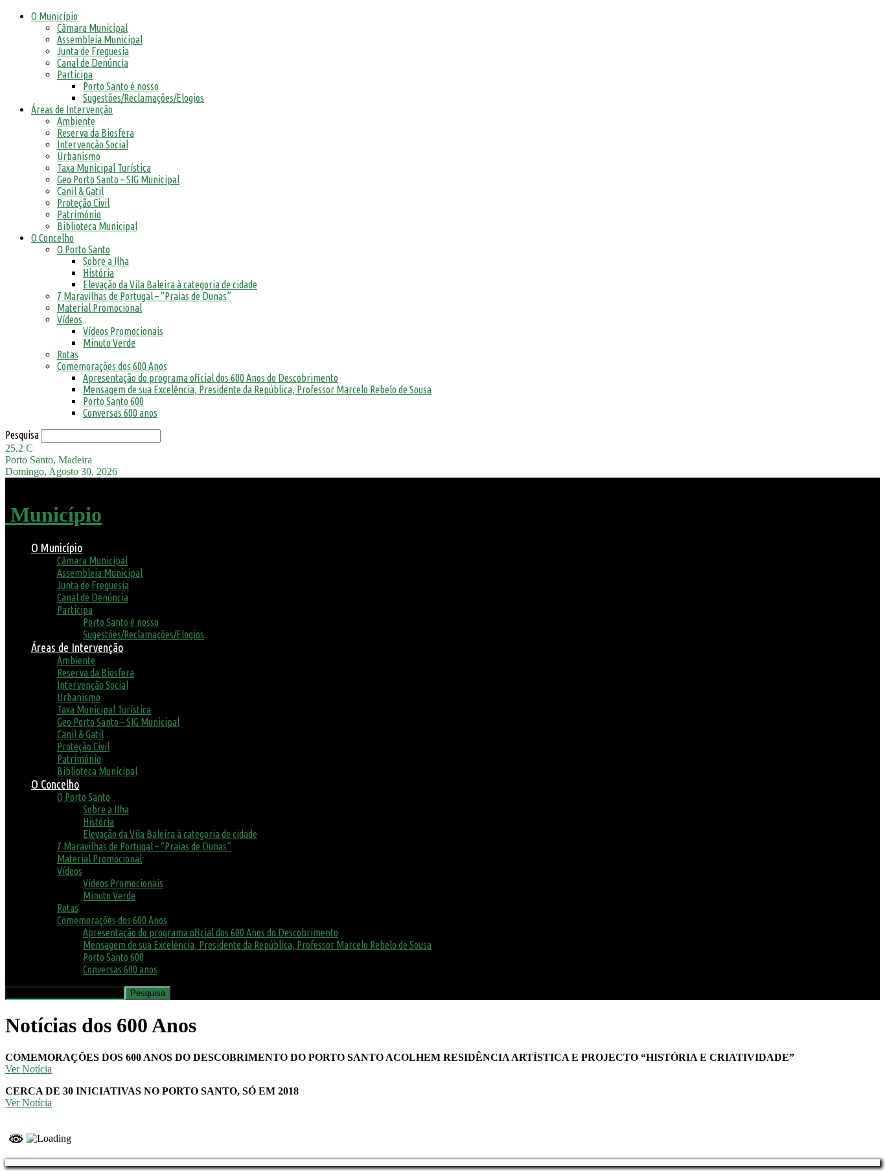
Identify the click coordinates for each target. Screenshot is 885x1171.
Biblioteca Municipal (97, 226)
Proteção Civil (83, 203)
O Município (54, 16)
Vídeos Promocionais (123, 331)
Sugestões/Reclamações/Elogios (143, 98)
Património (79, 214)
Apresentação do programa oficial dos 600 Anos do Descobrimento (210, 378)
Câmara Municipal (92, 28)
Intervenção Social (92, 144)
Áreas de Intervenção (72, 109)
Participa (75, 74)
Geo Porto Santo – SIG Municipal (118, 179)
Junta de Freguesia (93, 51)
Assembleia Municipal (100, 39)
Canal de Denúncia (92, 63)
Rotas (67, 354)
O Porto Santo (83, 249)
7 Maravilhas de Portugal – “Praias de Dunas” (144, 296)
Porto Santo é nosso (121, 86)
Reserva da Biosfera (95, 133)
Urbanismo (78, 156)
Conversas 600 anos (120, 413)
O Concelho (52, 238)
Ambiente (76, 121)
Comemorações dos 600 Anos (112, 366)
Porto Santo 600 (113, 401)
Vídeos (69, 319)
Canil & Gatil (80, 191)
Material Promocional (99, 308)
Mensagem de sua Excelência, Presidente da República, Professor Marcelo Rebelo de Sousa (257, 389)
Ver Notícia (28, 1068)
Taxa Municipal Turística (104, 168)
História (98, 273)
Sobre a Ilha (106, 261)
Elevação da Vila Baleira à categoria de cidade (170, 284)
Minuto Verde (109, 343)
